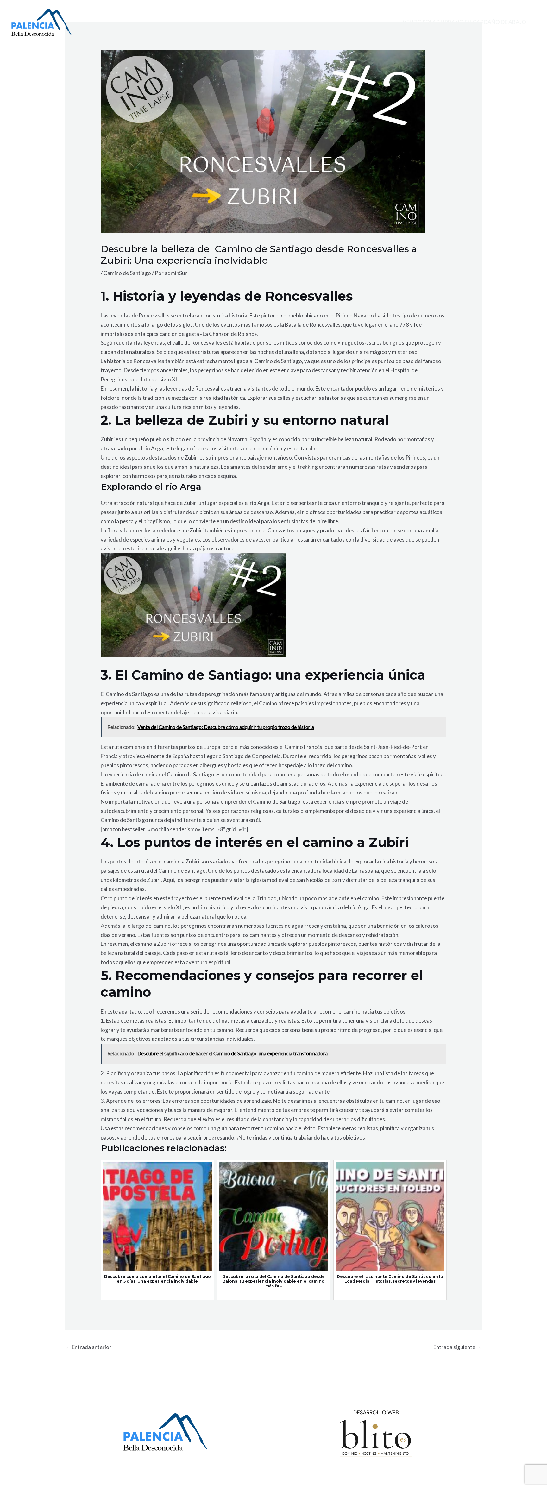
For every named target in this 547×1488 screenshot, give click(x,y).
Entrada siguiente (457, 1347)
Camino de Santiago (127, 273)
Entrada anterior (88, 1347)
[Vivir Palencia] (41, 21)
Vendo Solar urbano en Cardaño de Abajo (464, 22)
